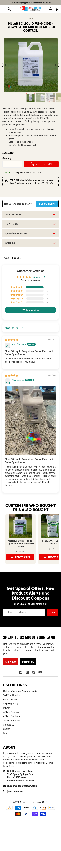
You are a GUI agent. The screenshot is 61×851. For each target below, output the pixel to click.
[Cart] (57, 9)
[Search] (10, 9)
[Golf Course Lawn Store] (30, 9)
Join (52, 612)
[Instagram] (34, 672)
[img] (11, 339)
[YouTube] (40, 672)
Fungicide (16, 257)
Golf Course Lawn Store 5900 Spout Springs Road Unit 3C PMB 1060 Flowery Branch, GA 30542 (21, 775)
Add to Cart (22, 557)
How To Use (11, 223)
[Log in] (51, 9)
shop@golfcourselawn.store (22, 785)
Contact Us (8, 724)
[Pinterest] (27, 672)
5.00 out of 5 (38, 277)
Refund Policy (10, 699)
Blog (5, 733)
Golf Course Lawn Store (35, 802)
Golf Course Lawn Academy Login (20, 690)
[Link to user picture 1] (30, 420)
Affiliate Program (11, 712)
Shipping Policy (10, 703)
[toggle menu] (3, 9)
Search (6, 728)
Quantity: (7, 158)
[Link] (31, 65)
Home (30, 17)
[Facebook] (20, 672)
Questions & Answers (17, 233)
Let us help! (47, 203)
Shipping (10, 242)
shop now (10, 661)
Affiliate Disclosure (12, 716)
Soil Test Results (11, 695)
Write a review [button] (30, 310)
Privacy (6, 707)
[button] (57, 64)
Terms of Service (11, 720)
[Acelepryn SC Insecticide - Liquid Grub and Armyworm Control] (20, 526)
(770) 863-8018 (15, 791)
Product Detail (13, 214)
